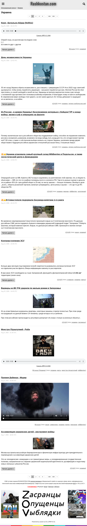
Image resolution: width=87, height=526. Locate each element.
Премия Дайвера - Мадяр (14, 377)
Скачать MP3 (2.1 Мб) (43, 35)
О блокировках (32, 486)
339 (53, 16)
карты (83, 279)
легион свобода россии (76, 103)
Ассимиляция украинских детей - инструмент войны (27, 432)
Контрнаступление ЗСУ (12, 241)
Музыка (72, 49)
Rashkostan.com (43, 3)
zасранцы (81, 322)
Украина (20, 8)
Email (45, 486)
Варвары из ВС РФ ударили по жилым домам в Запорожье (31, 288)
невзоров (73, 424)
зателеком (81, 191)
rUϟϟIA (54, 103)
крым (77, 232)
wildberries (73, 191)
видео (67, 424)
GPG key (56, 486)
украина (82, 49)
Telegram (50, 486)
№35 (74, 483)
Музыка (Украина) (39, 370)
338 (49, 16)
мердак (66, 191)
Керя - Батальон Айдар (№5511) (17, 23)
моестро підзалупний (69, 370)
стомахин (70, 279)
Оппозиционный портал (8, 8)
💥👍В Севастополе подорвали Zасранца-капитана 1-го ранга (32, 200)
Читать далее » (8, 49)
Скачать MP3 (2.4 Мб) (43, 366)
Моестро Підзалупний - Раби (15, 329)
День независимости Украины (16, 57)
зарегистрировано (35, 481)
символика (54, 424)
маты (59, 370)
